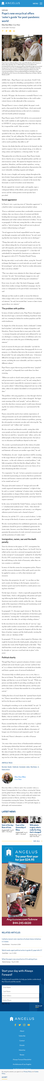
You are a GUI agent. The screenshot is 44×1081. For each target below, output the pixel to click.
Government (22, 767)
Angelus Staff (5, 830)
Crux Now (16, 25)
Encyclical (4, 767)
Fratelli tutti (15, 767)
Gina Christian (6, 944)
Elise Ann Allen (7, 25)
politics (28, 767)
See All (36, 841)
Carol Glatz (5, 953)
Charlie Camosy (6, 962)
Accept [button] (4, 1077)
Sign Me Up (6, 1003)
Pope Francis (34, 767)
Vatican (5, 10)
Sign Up (38, 1006)
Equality (10, 767)
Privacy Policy (28, 1071)
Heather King (33, 835)
